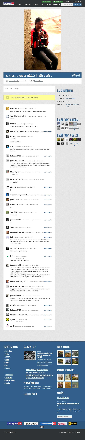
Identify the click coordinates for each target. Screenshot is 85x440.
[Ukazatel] (66, 124)
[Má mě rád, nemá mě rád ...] (79, 139)
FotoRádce (27, 386)
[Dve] (62, 139)
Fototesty (28, 4)
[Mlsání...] (75, 139)
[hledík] (71, 139)
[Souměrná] (66, 139)
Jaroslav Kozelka (14, 81)
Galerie (36, 4)
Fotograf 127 (15, 310)
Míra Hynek (15, 172)
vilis (12, 146)
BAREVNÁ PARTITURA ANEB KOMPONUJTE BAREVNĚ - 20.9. (68, 404)
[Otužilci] (75, 124)
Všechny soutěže (63, 417)
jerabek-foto (15, 220)
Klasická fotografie (36, 386)
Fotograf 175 (15, 156)
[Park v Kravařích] (71, 124)
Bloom (13, 187)
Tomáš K (13, 212)
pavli (12, 326)
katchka (13, 108)
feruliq (13, 124)
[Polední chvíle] (66, 143)
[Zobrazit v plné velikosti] (42, 39)
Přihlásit (68, 1)
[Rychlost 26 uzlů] (58, 124)
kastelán (14, 205)
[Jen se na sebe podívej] (62, 143)
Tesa (12, 227)
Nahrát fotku (59, 1)
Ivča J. (12, 256)
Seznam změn (8, 377)
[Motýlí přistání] (58, 139)
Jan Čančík (14, 200)
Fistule (13, 305)
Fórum (42, 4)
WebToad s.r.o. (77, 432)
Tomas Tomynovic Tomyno (19, 195)
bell (11, 237)
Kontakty (7, 383)
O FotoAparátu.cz (46, 388)
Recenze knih (36, 388)
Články (20, 4)
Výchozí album (70, 98)
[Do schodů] (58, 143)
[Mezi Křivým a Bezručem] (66, 128)
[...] (62, 124)
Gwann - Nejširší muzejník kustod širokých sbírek (19, 315)
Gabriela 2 (14, 248)
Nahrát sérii (47, 1)
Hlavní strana (8, 351)
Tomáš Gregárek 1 (18, 116)
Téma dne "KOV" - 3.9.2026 (63, 398)
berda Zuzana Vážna (18, 131)
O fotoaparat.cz (9, 375)
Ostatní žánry (38, 81)
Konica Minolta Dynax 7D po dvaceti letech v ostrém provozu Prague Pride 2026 (45, 355)
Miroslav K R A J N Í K (19, 282)
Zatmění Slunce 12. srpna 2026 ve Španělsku (37, 369)
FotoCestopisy (27, 388)
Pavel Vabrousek (17, 232)
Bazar (49, 4)
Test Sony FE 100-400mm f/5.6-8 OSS (35, 372)
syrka (12, 320)
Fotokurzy (56, 4)
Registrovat (78, 1)
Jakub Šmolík (15, 265)
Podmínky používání (10, 380)
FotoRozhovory (47, 386)
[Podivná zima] (58, 128)
